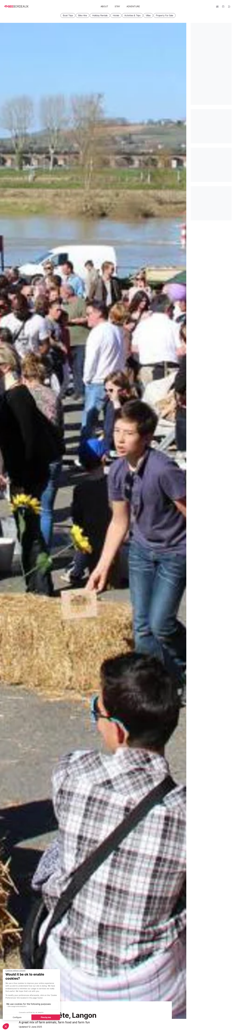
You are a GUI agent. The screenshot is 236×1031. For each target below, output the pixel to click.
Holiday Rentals (100, 15)
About (104, 6)
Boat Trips (68, 15)
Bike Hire (82, 15)
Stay (117, 6)
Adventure (133, 6)
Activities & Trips (132, 15)
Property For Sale (164, 15)
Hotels (116, 15)
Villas (148, 15)
